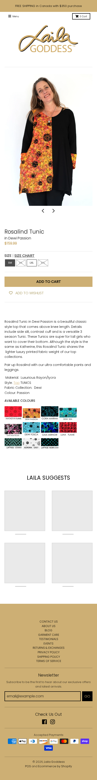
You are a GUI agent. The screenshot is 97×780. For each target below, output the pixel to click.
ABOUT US (48, 626)
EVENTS (48, 643)
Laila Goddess (54, 762)
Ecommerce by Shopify (55, 766)
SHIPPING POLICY (48, 657)
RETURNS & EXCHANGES (49, 648)
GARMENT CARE (48, 635)
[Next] (53, 211)
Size (20, 255)
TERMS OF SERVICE (48, 661)
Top (17, 382)
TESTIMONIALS (48, 639)
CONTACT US (48, 621)
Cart (83, 16)
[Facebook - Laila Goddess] (44, 721)
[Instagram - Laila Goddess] (52, 721)
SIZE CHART (24, 255)
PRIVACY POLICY (49, 652)
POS (28, 766)
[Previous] (43, 211)
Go (87, 696)
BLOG (48, 630)
